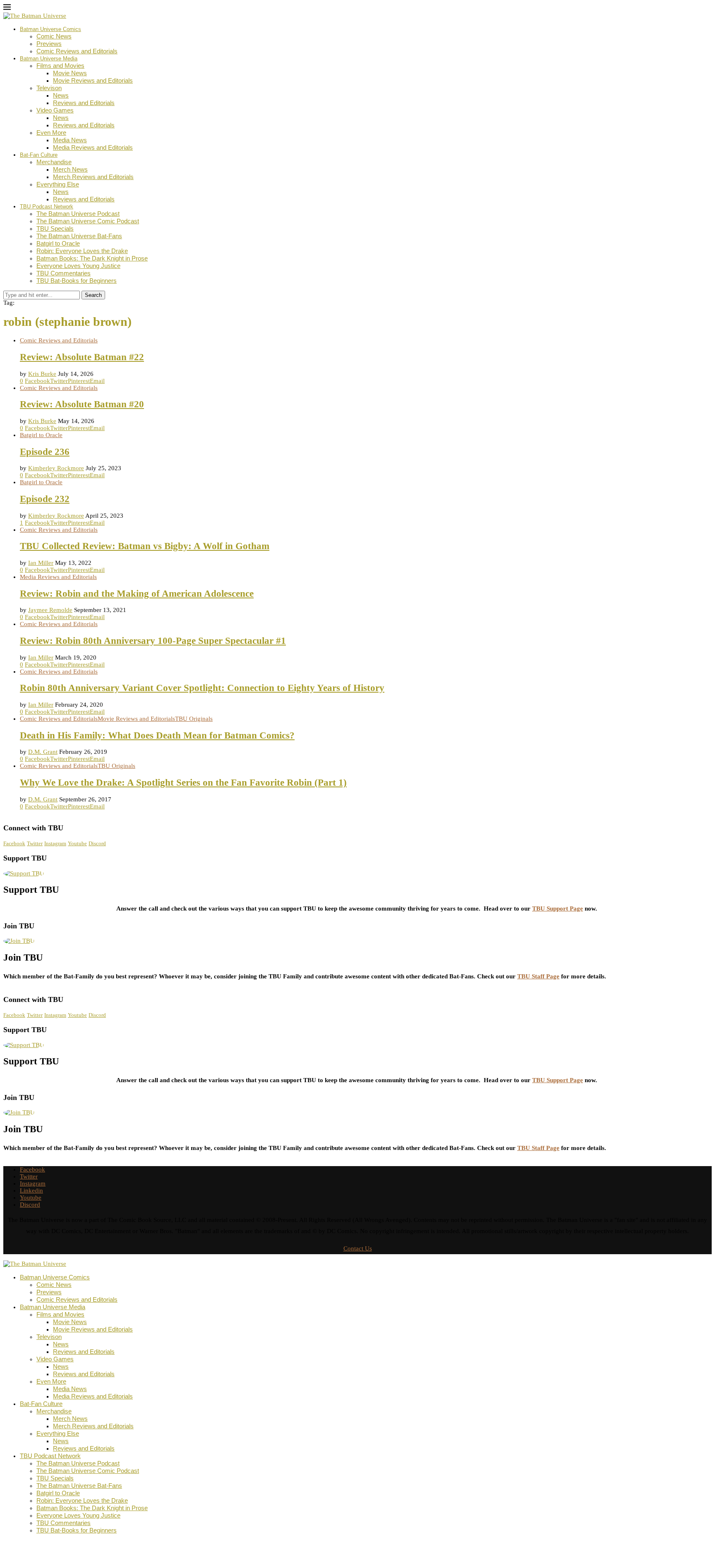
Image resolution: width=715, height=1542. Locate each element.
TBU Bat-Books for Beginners (76, 280)
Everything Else (57, 184)
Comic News (54, 36)
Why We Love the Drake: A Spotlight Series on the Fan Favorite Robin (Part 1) (183, 782)
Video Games (55, 110)
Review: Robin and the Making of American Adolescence (137, 593)
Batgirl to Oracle (58, 243)
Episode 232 (45, 499)
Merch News (70, 169)
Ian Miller (40, 562)
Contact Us (357, 1248)
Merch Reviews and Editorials (93, 176)
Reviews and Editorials (84, 102)
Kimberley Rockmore (56, 468)
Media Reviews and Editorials (93, 147)
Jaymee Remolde (50, 610)
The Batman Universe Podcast (78, 213)
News (61, 95)
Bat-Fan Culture (39, 155)
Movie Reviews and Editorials (93, 80)
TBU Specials (55, 228)
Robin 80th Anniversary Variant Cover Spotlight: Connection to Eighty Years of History (202, 688)
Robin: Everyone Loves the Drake (82, 250)
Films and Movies (60, 65)
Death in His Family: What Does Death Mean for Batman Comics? (157, 735)
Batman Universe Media (48, 58)
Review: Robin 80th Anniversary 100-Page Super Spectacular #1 (153, 641)
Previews (49, 43)
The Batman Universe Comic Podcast (87, 221)
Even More (51, 132)
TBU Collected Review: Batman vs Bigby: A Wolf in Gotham (144, 546)
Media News (70, 139)
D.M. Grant (43, 751)
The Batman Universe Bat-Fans (79, 235)
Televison (49, 87)
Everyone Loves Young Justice (78, 265)
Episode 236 (45, 452)
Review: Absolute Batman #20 (82, 404)
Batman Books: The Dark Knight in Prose (92, 258)
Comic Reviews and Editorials (77, 51)
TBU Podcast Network (46, 206)
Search (93, 295)
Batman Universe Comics (50, 29)
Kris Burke (42, 374)
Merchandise (54, 161)
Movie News (70, 73)
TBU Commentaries (63, 273)
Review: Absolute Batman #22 (82, 357)
